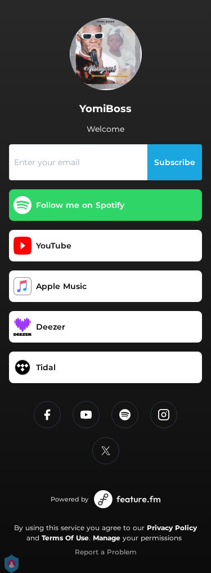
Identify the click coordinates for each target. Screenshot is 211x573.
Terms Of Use (65, 538)
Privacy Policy (172, 527)
